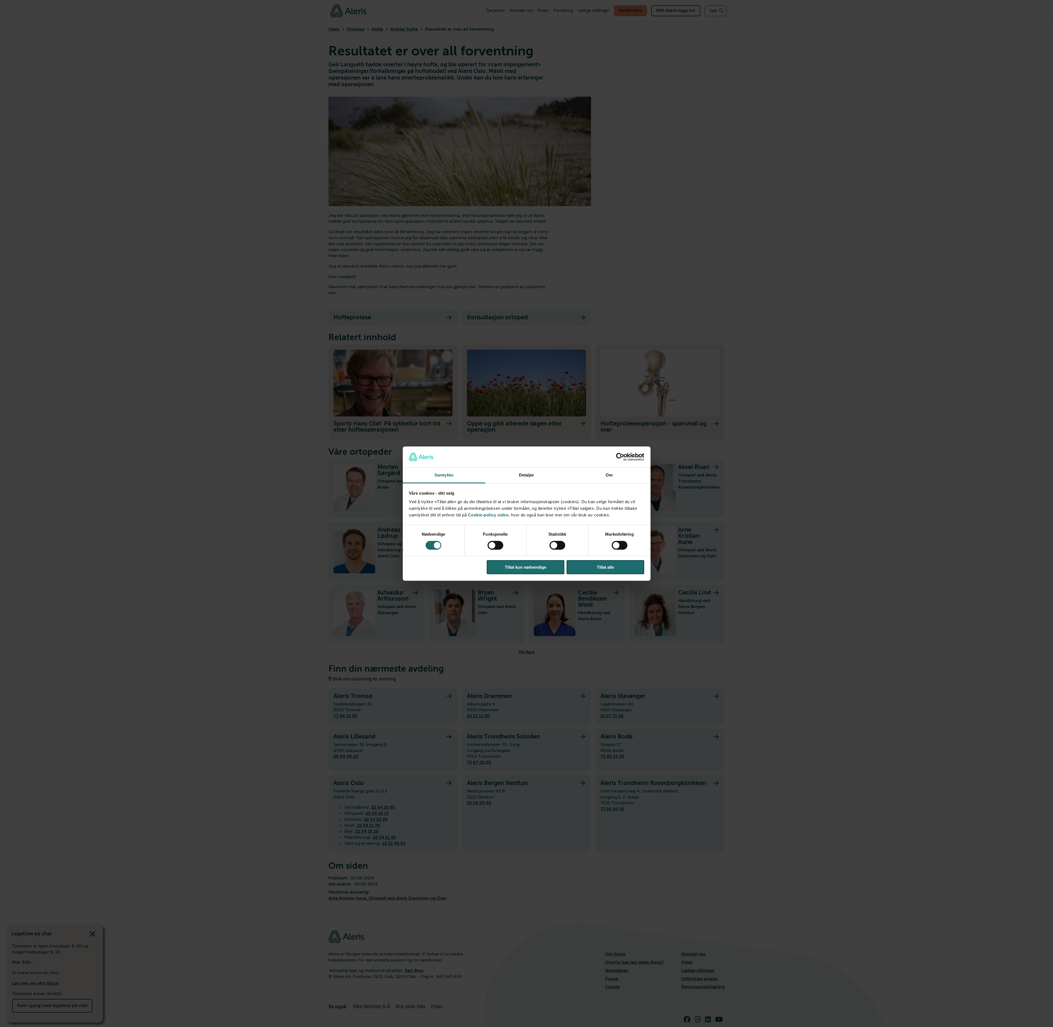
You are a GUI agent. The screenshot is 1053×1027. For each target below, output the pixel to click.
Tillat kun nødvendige (525, 567)
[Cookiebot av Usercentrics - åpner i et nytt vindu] (620, 457)
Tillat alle (605, 567)
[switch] (495, 545)
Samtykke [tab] (443, 475)
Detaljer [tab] (526, 475)
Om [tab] (609, 475)
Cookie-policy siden (488, 515)
